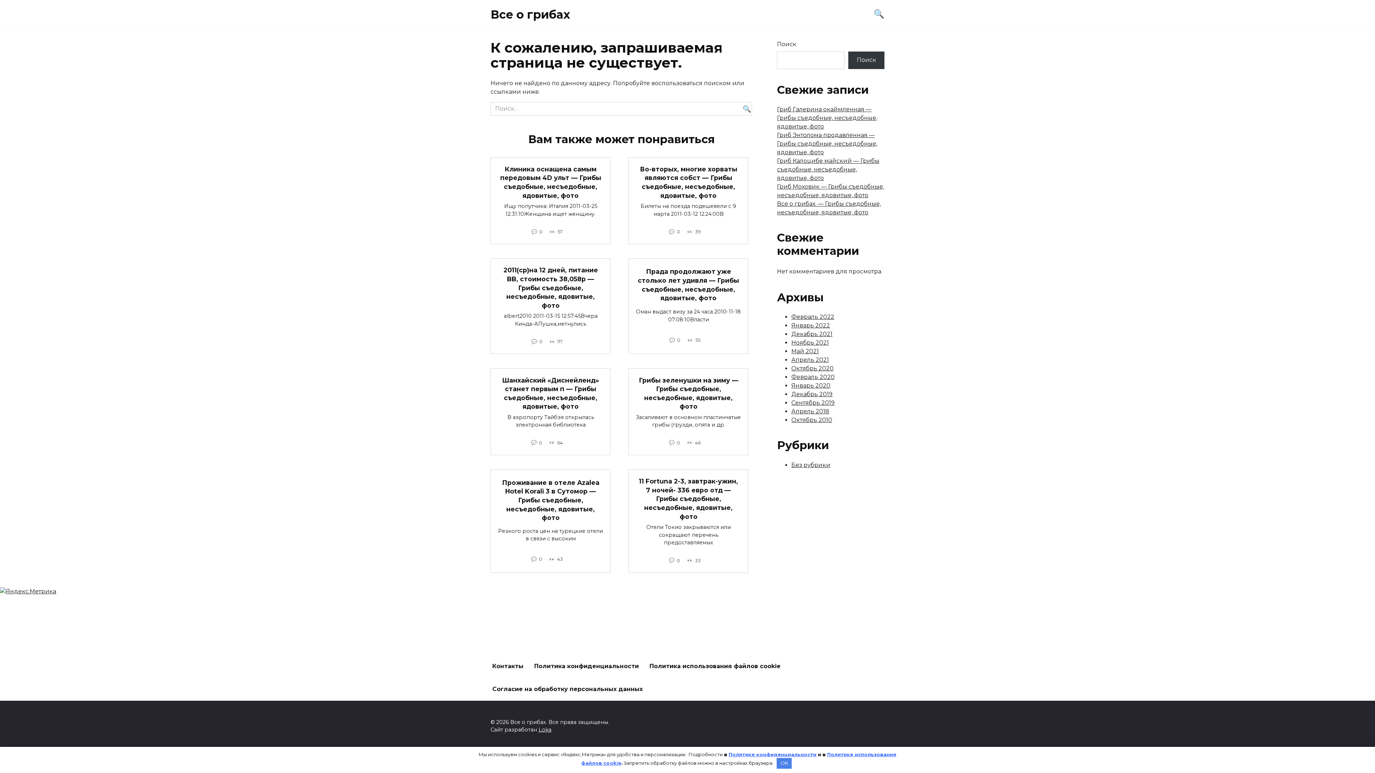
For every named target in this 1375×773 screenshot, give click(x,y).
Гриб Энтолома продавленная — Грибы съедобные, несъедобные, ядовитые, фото (827, 144)
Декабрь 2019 (812, 394)
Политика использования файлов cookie (715, 666)
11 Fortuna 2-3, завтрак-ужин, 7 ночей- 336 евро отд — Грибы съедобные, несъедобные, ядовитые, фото (688, 498)
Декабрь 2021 (812, 334)
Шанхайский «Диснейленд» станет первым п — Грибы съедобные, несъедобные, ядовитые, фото (550, 393)
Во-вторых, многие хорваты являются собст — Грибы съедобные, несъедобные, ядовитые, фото (688, 182)
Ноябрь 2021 (810, 342)
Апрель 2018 (810, 411)
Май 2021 (805, 351)
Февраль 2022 (812, 316)
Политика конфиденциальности (586, 666)
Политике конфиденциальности (772, 754)
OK (784, 763)
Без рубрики (810, 465)
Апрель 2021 (810, 359)
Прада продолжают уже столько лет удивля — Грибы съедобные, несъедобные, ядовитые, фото (688, 285)
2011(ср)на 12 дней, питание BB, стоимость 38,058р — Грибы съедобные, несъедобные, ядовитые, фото (550, 287)
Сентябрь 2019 (813, 402)
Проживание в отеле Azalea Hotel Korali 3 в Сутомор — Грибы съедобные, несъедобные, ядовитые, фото (550, 499)
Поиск (786, 44)
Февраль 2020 (813, 377)
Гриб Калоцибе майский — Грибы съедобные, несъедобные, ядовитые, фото (828, 169)
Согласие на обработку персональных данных (567, 689)
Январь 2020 (810, 385)
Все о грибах (530, 14)
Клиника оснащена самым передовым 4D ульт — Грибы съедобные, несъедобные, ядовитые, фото (550, 182)
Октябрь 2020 (812, 368)
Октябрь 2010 (811, 420)
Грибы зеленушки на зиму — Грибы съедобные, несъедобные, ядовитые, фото (688, 393)
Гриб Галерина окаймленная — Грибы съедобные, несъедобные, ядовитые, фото (827, 118)
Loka (545, 729)
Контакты (508, 666)
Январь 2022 (810, 325)
